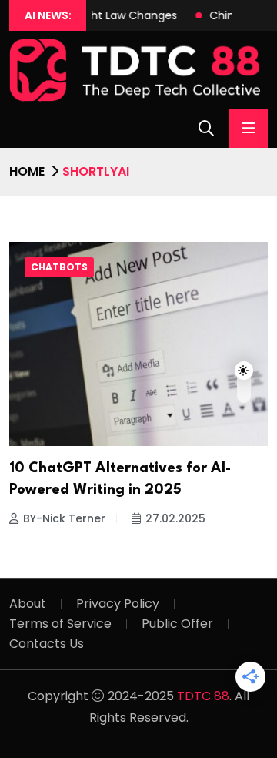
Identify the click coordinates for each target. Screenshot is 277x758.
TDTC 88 (203, 696)
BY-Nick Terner (64, 518)
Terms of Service (60, 623)
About (27, 603)
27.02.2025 (175, 518)
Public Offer (177, 623)
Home (27, 171)
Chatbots (59, 266)
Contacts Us (46, 643)
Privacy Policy (117, 603)
